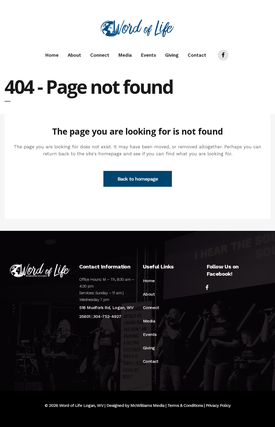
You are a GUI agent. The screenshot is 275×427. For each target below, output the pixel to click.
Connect (151, 307)
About (149, 294)
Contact (150, 361)
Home (149, 280)
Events (149, 334)
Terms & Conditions (185, 405)
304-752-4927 (107, 316)
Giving (149, 347)
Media (149, 321)
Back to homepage (137, 179)
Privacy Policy (218, 405)
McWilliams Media (147, 405)
